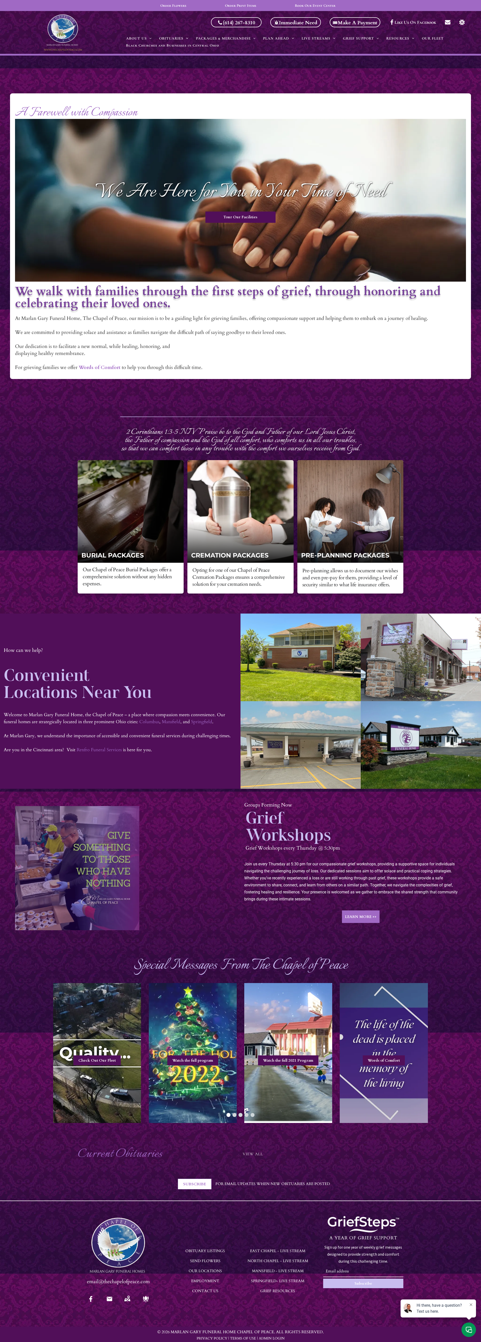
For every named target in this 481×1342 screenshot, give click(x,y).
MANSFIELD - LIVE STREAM (278, 1270)
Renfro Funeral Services (99, 750)
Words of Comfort (100, 367)
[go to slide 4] (247, 1115)
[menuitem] (139, 38)
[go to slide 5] (253, 1115)
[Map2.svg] (127, 1302)
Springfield (201, 722)
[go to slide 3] (240, 1115)
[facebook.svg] (91, 1302)
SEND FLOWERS (205, 1260)
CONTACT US (205, 1290)
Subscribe (363, 1283)
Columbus (149, 722)
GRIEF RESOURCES (277, 1290)
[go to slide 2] (234, 1115)
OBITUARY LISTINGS (205, 1250)
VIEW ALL (253, 1154)
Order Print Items (240, 5)
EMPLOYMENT (205, 1280)
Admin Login (272, 1338)
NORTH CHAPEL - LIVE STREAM (278, 1260)
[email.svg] (109, 1300)
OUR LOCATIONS (205, 1270)
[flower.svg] (146, 1302)
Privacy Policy (212, 1338)
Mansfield (171, 722)
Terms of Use (243, 1338)
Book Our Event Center (315, 5)
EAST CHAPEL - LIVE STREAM (277, 1250)
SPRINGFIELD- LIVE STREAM (277, 1280)
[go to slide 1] (228, 1115)
